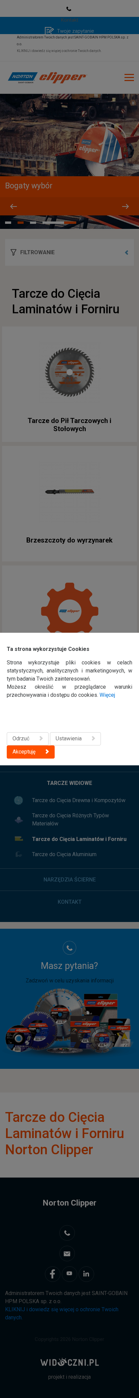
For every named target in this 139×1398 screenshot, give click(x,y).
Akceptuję (23, 751)
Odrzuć (20, 738)
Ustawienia (69, 738)
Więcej (107, 695)
